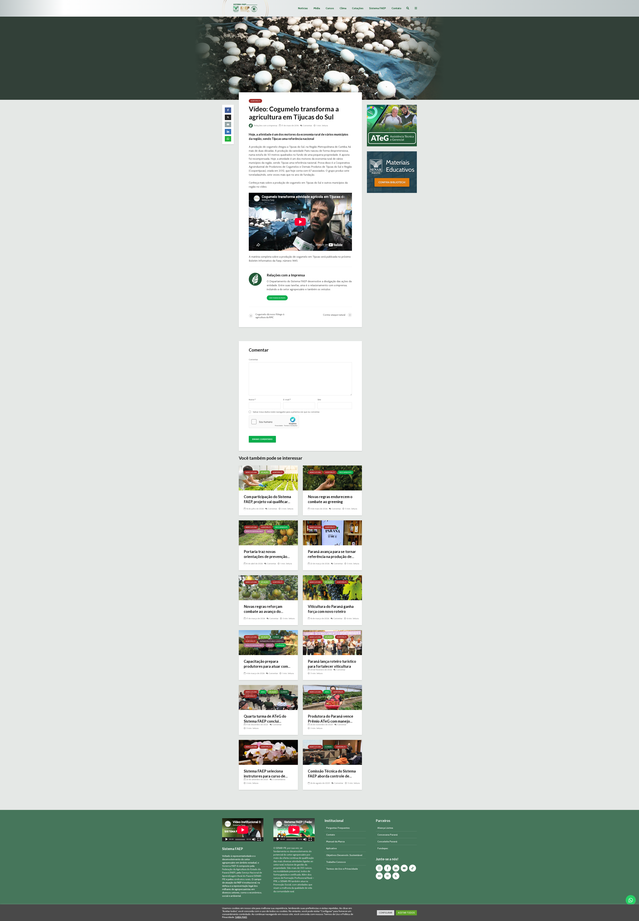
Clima (343, 8)
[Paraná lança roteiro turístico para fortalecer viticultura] (332, 642)
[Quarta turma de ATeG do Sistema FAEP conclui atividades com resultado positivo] (268, 697)
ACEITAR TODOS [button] (406, 912)
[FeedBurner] (395, 875)
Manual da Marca (335, 841)
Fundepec (382, 848)
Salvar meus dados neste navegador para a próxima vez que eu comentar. (286, 412)
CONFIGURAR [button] (385, 912)
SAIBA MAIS (241, 917)
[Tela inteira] (259, 840)
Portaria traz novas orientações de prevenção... (267, 554)
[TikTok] (412, 868)
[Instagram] (379, 868)
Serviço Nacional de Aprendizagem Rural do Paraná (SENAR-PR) (242, 876)
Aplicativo (331, 848)
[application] (242, 829)
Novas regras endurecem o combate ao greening (330, 499)
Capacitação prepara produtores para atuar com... (267, 664)
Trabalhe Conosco (336, 861)
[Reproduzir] (226, 840)
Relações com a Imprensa (265, 125)
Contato (396, 8)
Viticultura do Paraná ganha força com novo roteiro (331, 609)
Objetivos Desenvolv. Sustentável (344, 855)
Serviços (280, 645)
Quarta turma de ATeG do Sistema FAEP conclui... (265, 718)
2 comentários (278, 779)
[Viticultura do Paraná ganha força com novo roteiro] (332, 587)
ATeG (263, 692)
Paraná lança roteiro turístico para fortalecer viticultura (332, 664)
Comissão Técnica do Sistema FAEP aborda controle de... (332, 773)
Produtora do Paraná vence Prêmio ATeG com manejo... (330, 718)
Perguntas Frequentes (338, 827)
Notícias (303, 8)
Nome (252, 400)
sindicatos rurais (242, 879)
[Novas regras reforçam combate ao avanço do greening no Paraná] (268, 587)
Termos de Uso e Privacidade (342, 868)
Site (319, 400)
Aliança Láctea (385, 827)
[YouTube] (404, 868)
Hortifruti (255, 101)
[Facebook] (387, 868)
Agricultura (251, 472)
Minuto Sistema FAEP (254, 531)
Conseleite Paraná (387, 841)
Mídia (317, 8)
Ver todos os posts (277, 298)
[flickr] (379, 875)
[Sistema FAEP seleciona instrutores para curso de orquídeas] (268, 752)
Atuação (264, 472)
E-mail (287, 400)
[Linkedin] (395, 868)
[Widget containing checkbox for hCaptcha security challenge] (274, 421)
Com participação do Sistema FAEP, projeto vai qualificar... (267, 499)
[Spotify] (387, 875)
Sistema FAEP (377, 8)
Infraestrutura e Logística (271, 641)
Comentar (307, 125)
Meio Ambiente (345, 472)
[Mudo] (253, 840)
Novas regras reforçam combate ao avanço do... (263, 609)
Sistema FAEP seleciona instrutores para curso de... (266, 773)
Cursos (330, 8)
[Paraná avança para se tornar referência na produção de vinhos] (332, 532)
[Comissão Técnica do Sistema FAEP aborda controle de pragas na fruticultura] (332, 752)
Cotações (357, 8)
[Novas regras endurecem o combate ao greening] (332, 477)
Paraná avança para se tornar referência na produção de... (332, 554)
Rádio (269, 531)
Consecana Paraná (387, 834)
